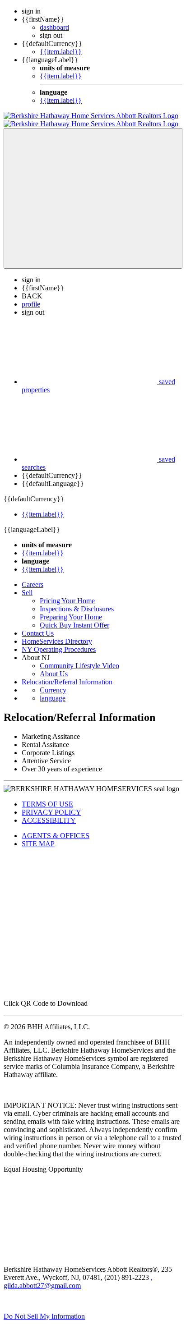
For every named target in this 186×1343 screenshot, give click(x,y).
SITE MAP (38, 835)
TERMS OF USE (47, 796)
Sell (27, 584)
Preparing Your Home (71, 609)
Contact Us (38, 625)
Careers (32, 576)
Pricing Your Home (67, 592)
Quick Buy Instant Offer (74, 617)
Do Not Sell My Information (44, 1308)
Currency (53, 682)
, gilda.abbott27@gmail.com (78, 1273)
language (52, 690)
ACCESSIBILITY (49, 812)
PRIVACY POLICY (51, 804)
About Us (54, 665)
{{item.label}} (61, 51)
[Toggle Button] (93, 190)
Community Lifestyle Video (79, 657)
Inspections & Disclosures (77, 601)
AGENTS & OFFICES (55, 827)
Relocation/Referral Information (67, 674)
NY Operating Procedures (59, 641)
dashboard (54, 27)
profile (31, 296)
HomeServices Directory (57, 633)
